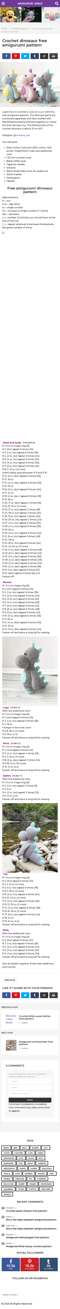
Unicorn (45, 1189)
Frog (30, 1163)
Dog (21, 1158)
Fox (21, 1163)
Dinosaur (9, 980)
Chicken (19, 1153)
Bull (24, 1148)
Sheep (21, 1184)
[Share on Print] (53, 56)
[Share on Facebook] (6, 56)
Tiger (21, 1189)
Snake (32, 1184)
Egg (41, 1158)
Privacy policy (10, 1295)
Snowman (46, 1184)
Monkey (29, 1173)
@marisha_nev (21, 135)
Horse (34, 1168)
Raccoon (9, 1184)
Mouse (41, 1173)
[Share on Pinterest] (16, 56)
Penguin (19, 1179)
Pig (30, 1179)
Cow (30, 1153)
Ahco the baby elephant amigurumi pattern (31, 1219)
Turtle (32, 1189)
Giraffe (42, 1163)
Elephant (9, 1163)
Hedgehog (9, 1168)
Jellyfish (47, 1168)
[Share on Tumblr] (35, 56)
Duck (31, 1158)
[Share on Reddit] (44, 56)
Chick (7, 1153)
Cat (46, 1148)
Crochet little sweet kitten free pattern (35, 1017)
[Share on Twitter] (25, 56)
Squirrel (8, 1189)
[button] (3, 3)
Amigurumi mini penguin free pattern (27, 1237)
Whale (7, 1194)
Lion (17, 1173)
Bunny (35, 1148)
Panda (7, 1179)
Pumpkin (41, 1179)
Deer (40, 1153)
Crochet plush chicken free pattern (26, 1211)
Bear (6, 1148)
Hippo (23, 1168)
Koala (7, 1173)
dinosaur (39, 112)
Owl (52, 1173)
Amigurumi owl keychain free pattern (36, 1042)
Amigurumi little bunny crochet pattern (29, 1246)
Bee (15, 1148)
